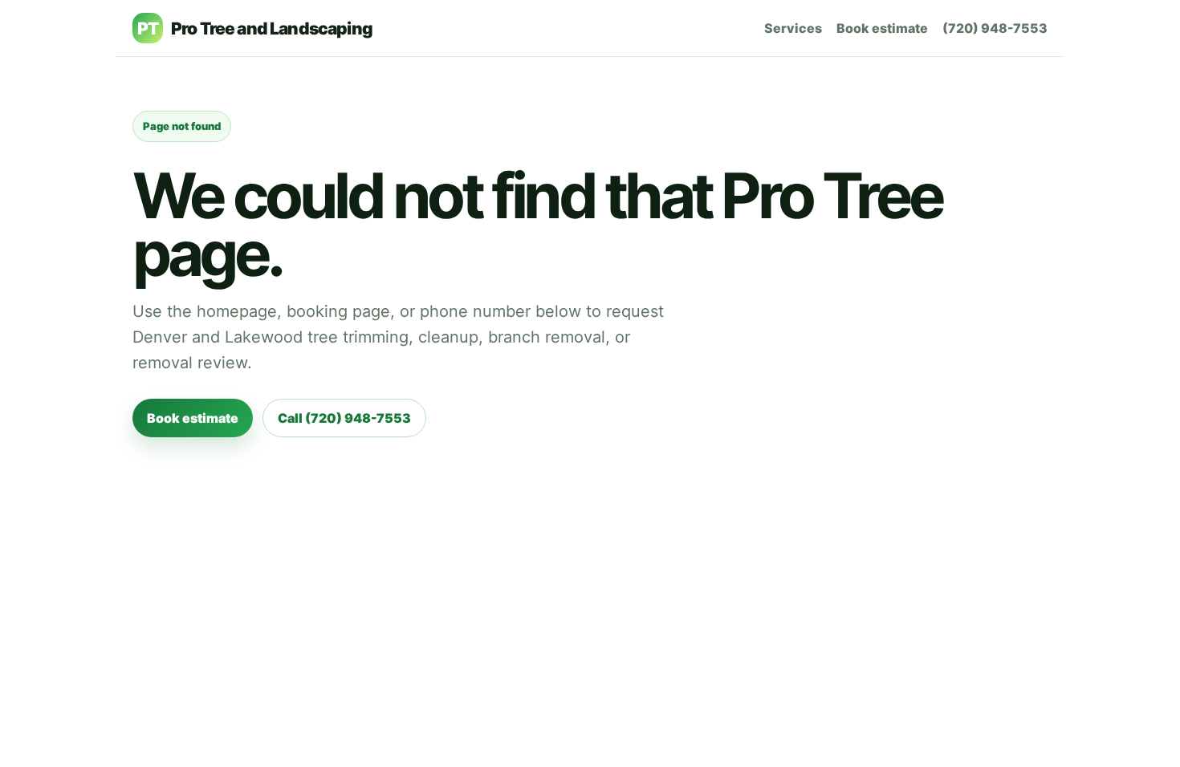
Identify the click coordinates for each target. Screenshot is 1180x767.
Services (793, 28)
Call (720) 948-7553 (344, 418)
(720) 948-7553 (995, 28)
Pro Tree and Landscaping (254, 28)
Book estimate (882, 28)
